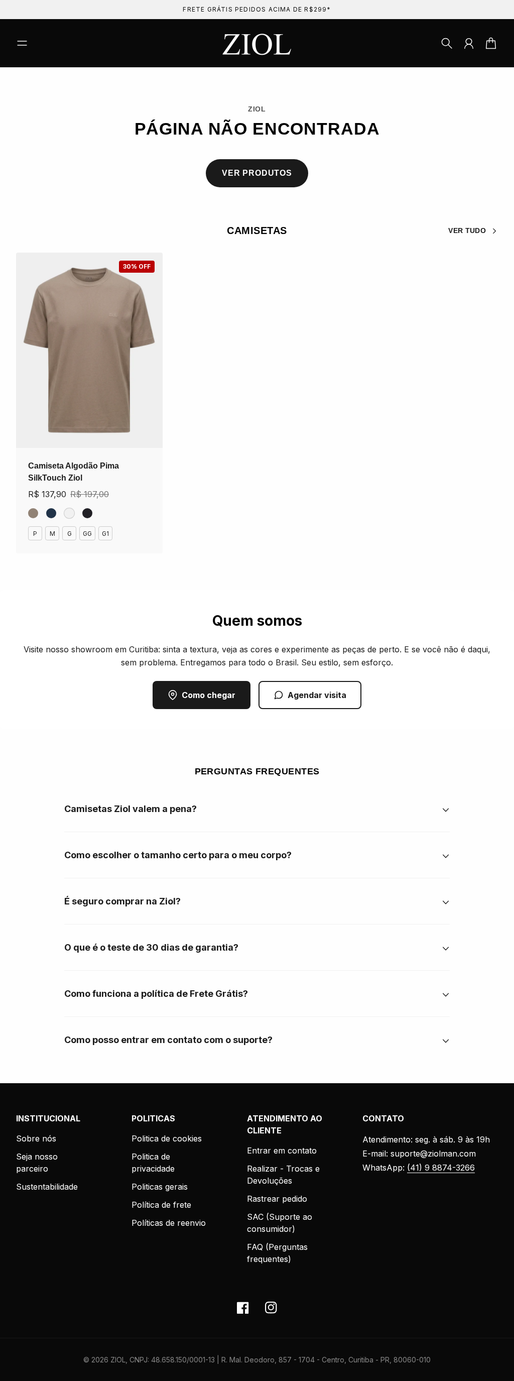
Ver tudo (467, 230)
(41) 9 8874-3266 (441, 1168)
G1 (105, 533)
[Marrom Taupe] (33, 513)
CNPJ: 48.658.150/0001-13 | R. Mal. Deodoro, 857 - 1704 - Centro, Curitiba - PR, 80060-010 (280, 1359)
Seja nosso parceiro (37, 1163)
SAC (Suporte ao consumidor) (279, 1223)
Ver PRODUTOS (257, 173)
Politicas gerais (160, 1187)
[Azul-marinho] (51, 513)
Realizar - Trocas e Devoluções (283, 1175)
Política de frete (161, 1205)
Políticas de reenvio (169, 1223)
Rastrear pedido (277, 1199)
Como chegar (208, 695)
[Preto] (87, 513)
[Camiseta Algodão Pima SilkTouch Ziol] (89, 350)
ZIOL (117, 1359)
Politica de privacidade (153, 1163)
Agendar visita (317, 695)
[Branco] (69, 513)
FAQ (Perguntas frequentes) (277, 1253)
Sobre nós (36, 1138)
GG (87, 533)
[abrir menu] (22, 43)
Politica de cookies (167, 1138)
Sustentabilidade (47, 1187)
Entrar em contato (282, 1150)
